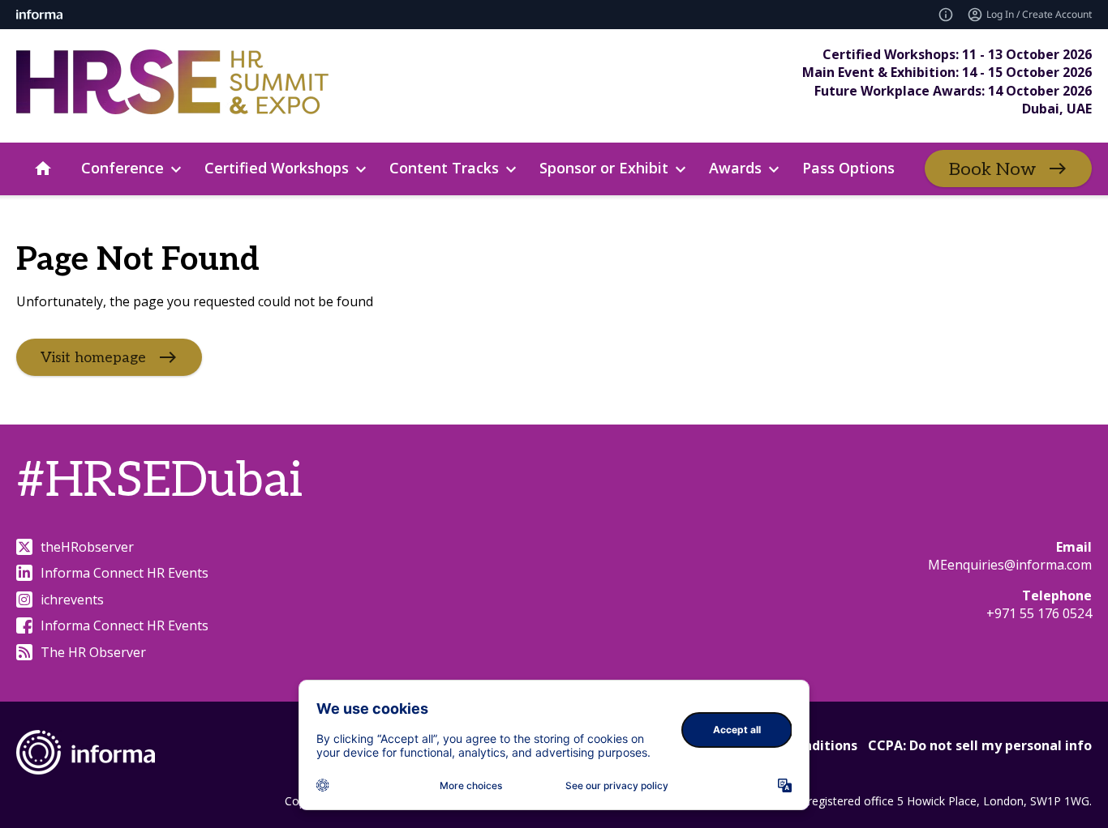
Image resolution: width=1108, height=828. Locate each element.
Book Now (992, 169)
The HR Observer (93, 652)
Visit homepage (93, 356)
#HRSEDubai (159, 481)
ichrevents (72, 599)
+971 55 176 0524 (1039, 613)
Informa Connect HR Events (124, 573)
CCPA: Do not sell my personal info (980, 745)
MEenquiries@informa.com (1010, 565)
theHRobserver (87, 547)
